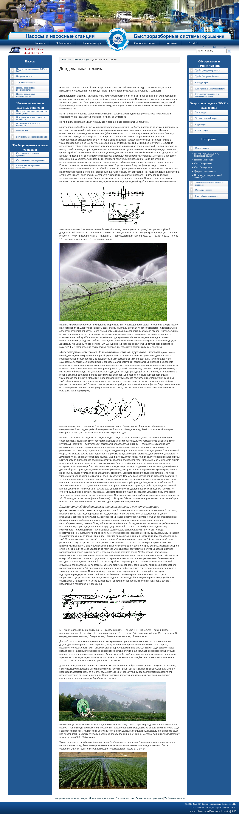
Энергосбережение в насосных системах (209, 183)
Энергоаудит (201, 112)
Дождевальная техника (204, 171)
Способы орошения (203, 163)
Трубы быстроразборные (206, 76)
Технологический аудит (206, 118)
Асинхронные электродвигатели (210, 88)
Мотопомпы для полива (101, 798)
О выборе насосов (203, 190)
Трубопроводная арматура (207, 70)
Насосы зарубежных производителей (25, 95)
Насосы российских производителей (25, 88)
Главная (66, 59)
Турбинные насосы (174, 798)
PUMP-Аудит (201, 130)
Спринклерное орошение (149, 798)
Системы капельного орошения (31, 160)
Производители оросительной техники (208, 176)
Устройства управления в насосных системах (207, 95)
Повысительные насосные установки (28, 124)
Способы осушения (203, 167)
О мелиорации (81, 59)
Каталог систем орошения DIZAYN (28, 166)
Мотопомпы (22, 130)
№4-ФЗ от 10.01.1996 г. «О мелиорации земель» (206, 154)
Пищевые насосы (24, 76)
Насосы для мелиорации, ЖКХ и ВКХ (31, 70)
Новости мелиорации (204, 159)
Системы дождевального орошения (27, 154)
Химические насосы (25, 82)
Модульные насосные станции (71, 798)
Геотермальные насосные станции (31, 137)
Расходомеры (201, 82)
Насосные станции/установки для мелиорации (31, 112)
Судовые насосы (125, 798)
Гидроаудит (200, 124)
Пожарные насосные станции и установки (30, 118)
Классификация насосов (206, 196)
